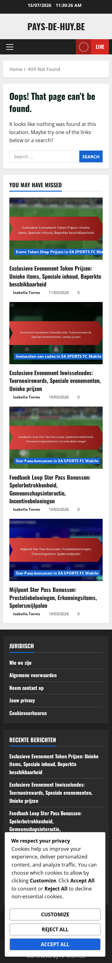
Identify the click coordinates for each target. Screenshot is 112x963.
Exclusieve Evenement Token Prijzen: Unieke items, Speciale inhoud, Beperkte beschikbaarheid (55, 276)
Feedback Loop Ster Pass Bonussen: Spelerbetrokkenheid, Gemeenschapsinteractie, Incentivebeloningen (50, 489)
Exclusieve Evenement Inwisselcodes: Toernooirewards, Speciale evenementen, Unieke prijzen (55, 380)
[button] (9, 47)
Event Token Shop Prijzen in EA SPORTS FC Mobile (63, 251)
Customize (55, 914)
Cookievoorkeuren (28, 713)
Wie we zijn (20, 662)
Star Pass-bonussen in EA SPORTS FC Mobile (57, 460)
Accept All (55, 944)
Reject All (55, 929)
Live (100, 46)
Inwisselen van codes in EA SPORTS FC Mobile (58, 356)
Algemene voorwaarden (33, 675)
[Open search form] (68, 47)
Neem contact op (26, 687)
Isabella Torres (26, 292)
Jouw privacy (22, 700)
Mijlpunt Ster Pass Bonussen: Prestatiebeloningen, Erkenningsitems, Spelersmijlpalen (53, 597)
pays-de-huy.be (56, 26)
